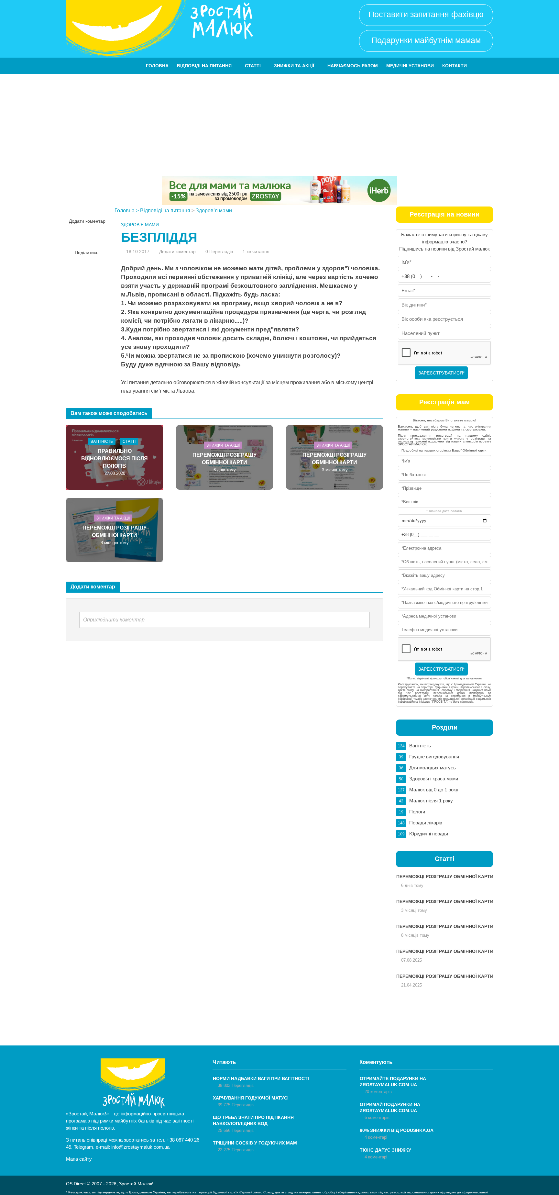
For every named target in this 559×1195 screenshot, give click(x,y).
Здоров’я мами (214, 210)
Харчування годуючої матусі (251, 1097)
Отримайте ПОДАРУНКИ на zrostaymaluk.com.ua (393, 1081)
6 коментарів (377, 1117)
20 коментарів (378, 1091)
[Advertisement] (279, 122)
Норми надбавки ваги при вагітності (261, 1078)
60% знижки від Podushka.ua (396, 1130)
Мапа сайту (79, 1159)
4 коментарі (376, 1137)
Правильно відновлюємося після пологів (114, 458)
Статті (253, 65)
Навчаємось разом (352, 65)
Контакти (454, 65)
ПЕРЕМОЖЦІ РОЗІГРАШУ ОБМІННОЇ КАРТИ (224, 458)
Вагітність (102, 441)
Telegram (83, 1147)
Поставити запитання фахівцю (426, 14)
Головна (157, 65)
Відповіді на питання (204, 65)
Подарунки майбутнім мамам (426, 40)
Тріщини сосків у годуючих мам (255, 1142)
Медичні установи (410, 65)
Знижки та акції (294, 65)
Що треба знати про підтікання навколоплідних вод (253, 1120)
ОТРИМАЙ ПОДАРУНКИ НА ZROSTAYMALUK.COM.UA (390, 1107)
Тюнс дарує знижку (385, 1150)
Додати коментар (87, 221)
